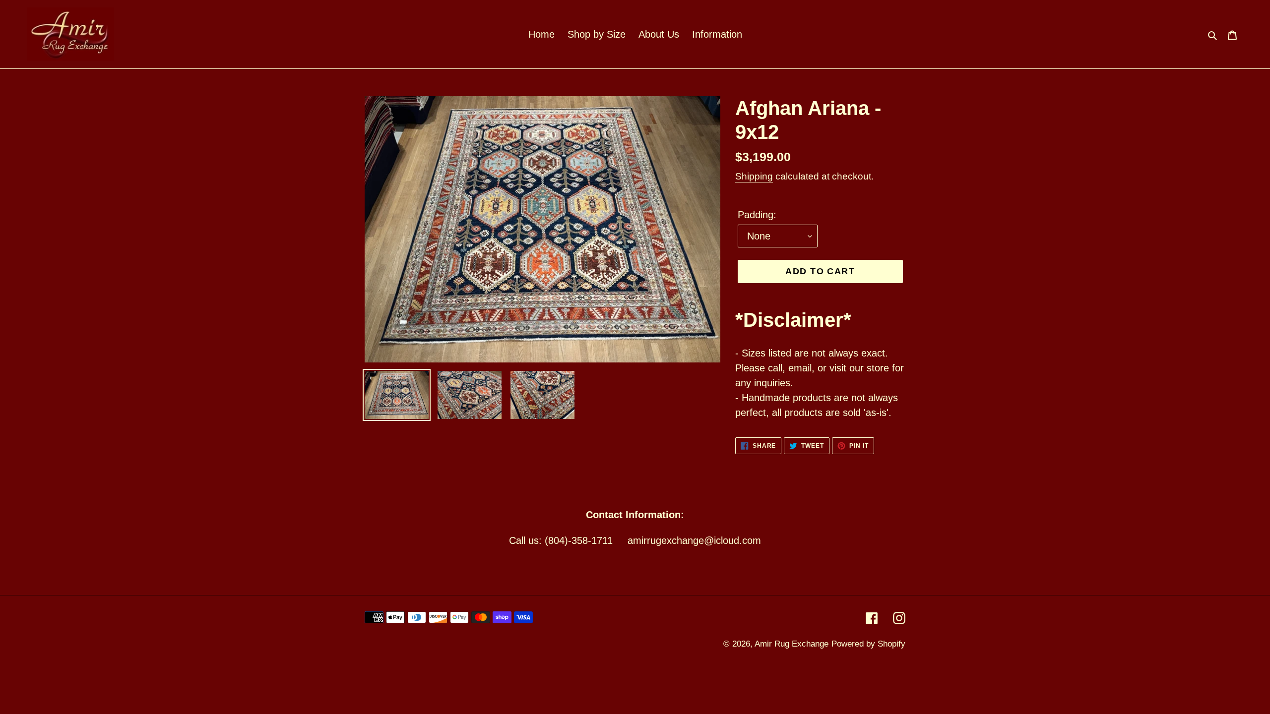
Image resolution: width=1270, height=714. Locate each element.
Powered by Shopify (868, 644)
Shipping (754, 176)
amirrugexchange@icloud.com (694, 540)
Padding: (757, 214)
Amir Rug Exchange (791, 644)
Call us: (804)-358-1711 (561, 540)
